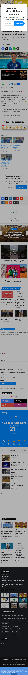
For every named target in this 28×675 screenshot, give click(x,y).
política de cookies (19, 671)
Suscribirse (19, 23)
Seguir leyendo (14, 28)
